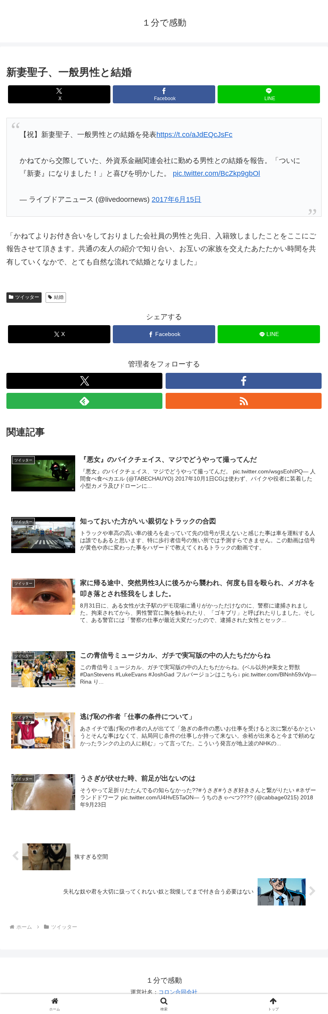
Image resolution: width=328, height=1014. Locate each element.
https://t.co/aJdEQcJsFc (194, 135)
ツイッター (27, 297)
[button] (303, 997)
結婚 (59, 297)
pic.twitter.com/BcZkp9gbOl (216, 173)
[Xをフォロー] (84, 381)
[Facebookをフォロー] (244, 381)
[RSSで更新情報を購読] (244, 401)
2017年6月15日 (176, 199)
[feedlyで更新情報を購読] (84, 401)
